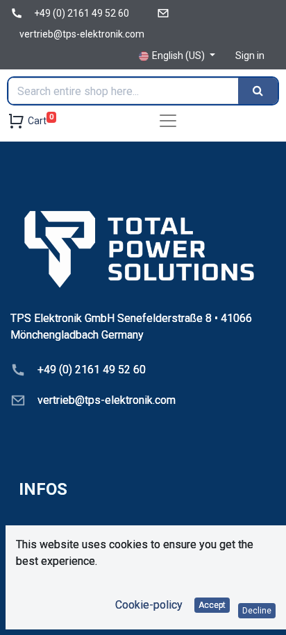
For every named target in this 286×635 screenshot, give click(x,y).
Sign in (249, 55)
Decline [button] (256, 611)
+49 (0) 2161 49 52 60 (81, 13)
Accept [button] (212, 605)
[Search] (258, 91)
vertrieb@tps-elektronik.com (81, 34)
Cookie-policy (149, 604)
